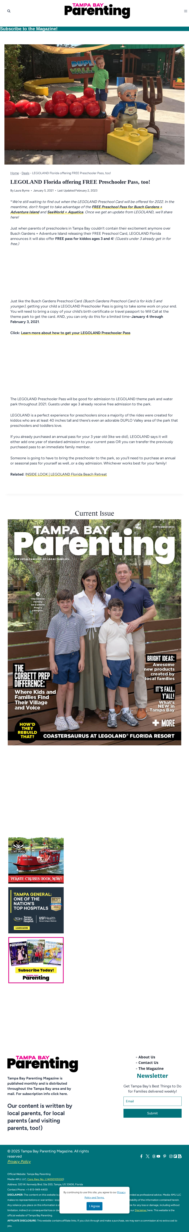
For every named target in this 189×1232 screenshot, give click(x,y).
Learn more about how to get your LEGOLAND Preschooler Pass (75, 333)
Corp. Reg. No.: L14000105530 (45, 1179)
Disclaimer (141, 1210)
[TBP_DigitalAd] (96, 860)
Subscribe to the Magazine (28, 28)
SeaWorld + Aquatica (65, 212)
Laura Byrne (22, 190)
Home (14, 173)
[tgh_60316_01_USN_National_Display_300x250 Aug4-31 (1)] (96, 910)
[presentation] (94, 632)
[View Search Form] (9, 11)
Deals (25, 173)
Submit (152, 1113)
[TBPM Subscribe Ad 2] (96, 960)
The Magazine (151, 1068)
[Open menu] (186, 11)
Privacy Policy (19, 1161)
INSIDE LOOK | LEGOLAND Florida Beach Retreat (66, 474)
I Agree (94, 1206)
